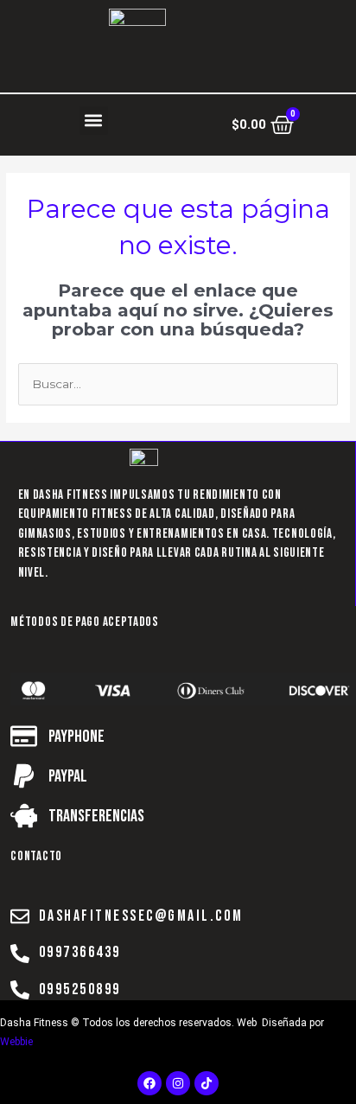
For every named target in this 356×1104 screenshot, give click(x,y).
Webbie (16, 1042)
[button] (93, 120)
